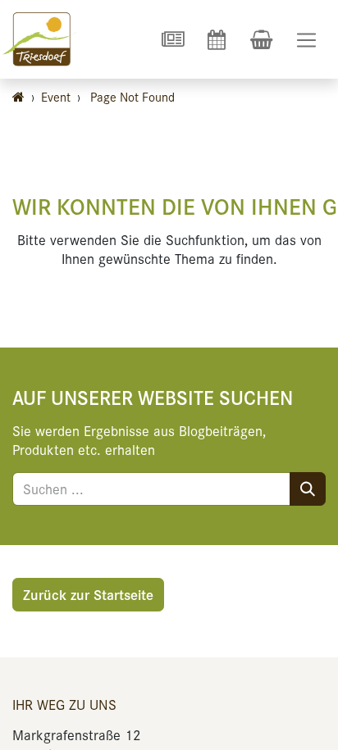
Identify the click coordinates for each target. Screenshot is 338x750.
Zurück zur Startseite (88, 594)
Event (56, 96)
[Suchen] (308, 489)
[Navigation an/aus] (306, 40)
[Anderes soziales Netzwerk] (172, 39)
